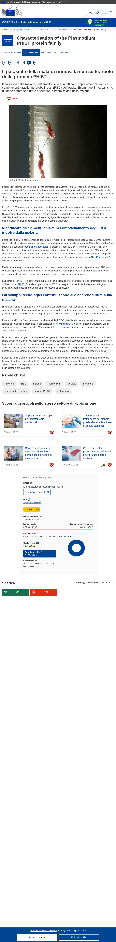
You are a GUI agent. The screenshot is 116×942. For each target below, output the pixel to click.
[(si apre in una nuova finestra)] (12, 11)
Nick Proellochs (99, 257)
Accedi (90, 12)
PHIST (22, 284)
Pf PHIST (9, 384)
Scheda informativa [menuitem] (12, 52)
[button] (97, 12)
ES (16, 62)
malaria (37, 384)
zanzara (71, 384)
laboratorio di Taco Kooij (37, 247)
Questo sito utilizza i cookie (43, 930)
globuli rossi (63, 391)
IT (29, 62)
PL (35, 62)
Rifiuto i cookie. (79, 937)
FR (23, 62)
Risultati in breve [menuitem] (31, 52)
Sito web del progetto (36, 493)
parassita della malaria (16, 391)
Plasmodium (54, 384)
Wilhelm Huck (66, 324)
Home (4, 29)
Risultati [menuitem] (64, 52)
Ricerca (104, 12)
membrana (88, 384)
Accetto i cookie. (37, 937)
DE (4, 62)
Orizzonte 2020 (42, 29)
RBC (23, 384)
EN (10, 62)
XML (18, 592)
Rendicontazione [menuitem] (48, 52)
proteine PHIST (42, 391)
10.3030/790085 (30, 502)
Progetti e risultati (21, 29)
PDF (46, 592)
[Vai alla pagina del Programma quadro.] (7, 40)
